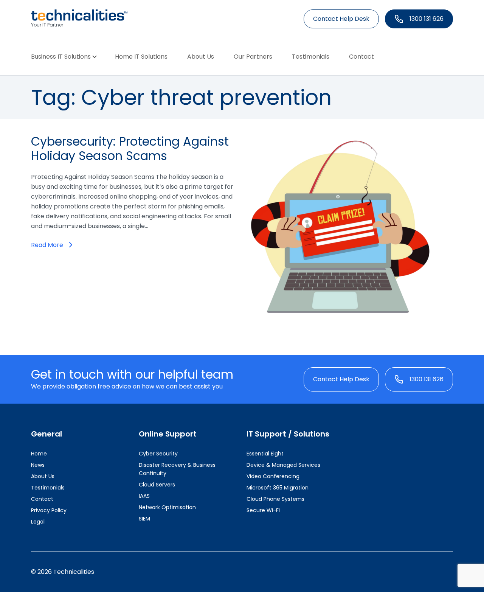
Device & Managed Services (283, 465)
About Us (200, 56)
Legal (38, 521)
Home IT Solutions (141, 56)
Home (39, 453)
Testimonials (310, 56)
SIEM (144, 518)
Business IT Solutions (61, 56)
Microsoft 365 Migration (278, 487)
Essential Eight (265, 453)
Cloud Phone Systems (275, 499)
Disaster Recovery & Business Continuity (177, 469)
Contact (361, 56)
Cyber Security (158, 453)
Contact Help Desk (341, 18)
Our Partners (253, 56)
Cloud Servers (157, 484)
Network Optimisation (167, 507)
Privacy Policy (49, 510)
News (38, 465)
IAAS (144, 496)
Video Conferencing (273, 476)
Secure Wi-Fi (263, 510)
